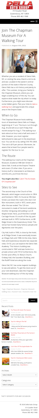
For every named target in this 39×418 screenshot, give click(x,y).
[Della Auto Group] (19, 5)
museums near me (29, 292)
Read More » (29, 317)
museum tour (17, 292)
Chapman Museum (13, 289)
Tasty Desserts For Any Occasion (15, 396)
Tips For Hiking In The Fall (18, 321)
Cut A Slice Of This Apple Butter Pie (21, 346)
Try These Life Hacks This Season (21, 310)
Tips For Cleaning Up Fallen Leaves (21, 358)
